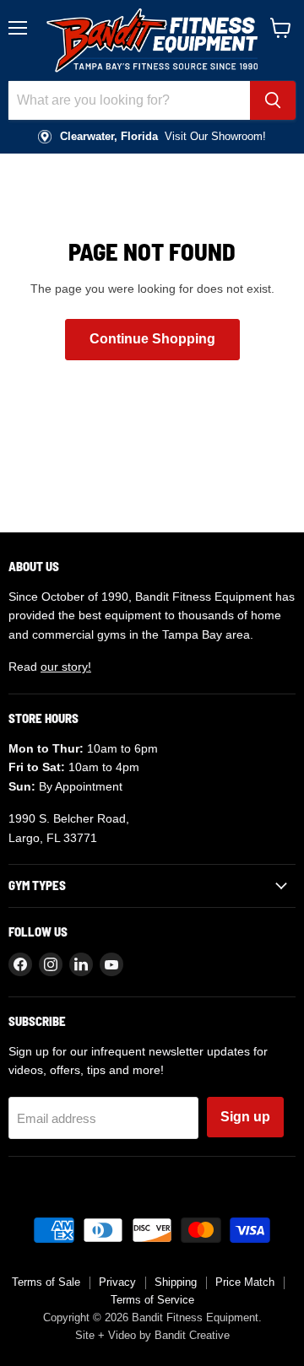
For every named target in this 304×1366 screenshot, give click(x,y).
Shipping (176, 1282)
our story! (66, 666)
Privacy (117, 1282)
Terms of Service (152, 1299)
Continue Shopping (152, 339)
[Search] (273, 100)
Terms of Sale (46, 1282)
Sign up (245, 1117)
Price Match (244, 1282)
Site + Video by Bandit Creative (152, 1335)
